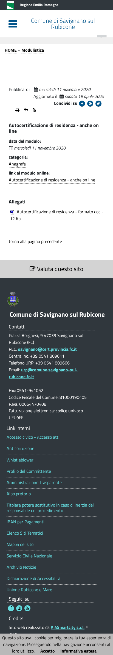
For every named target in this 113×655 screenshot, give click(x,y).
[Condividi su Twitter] (98, 104)
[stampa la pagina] (17, 110)
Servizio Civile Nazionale (29, 556)
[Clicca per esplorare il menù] (13, 24)
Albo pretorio (19, 493)
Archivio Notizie (21, 567)
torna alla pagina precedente (35, 241)
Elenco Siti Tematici (25, 533)
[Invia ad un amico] (26, 110)
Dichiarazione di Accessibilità (33, 578)
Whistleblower (20, 460)
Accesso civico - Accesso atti (33, 437)
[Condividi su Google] (90, 104)
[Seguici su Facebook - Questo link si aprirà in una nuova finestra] (11, 608)
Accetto (47, 651)
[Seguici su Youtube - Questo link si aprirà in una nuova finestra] (27, 608)
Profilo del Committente (29, 471)
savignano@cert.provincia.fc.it (47, 349)
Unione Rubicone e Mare (29, 589)
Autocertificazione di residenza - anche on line (52, 179)
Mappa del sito (20, 544)
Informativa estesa (78, 651)
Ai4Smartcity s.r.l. (67, 627)
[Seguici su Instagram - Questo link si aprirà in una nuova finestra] (19, 608)
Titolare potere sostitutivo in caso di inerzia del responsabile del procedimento (50, 507)
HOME (11, 50)
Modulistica (32, 50)
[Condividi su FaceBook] (82, 104)
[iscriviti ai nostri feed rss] (34, 110)
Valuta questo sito (59, 268)
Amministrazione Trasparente (34, 482)
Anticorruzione (20, 448)
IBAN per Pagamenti (25, 521)
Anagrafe (17, 164)
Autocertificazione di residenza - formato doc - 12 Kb (56, 215)
